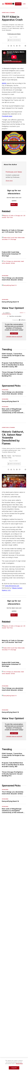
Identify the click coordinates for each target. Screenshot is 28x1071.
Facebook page (7, 116)
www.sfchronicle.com (12, 586)
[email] (19, 46)
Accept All (14, 1067)
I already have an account (14, 336)
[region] (14, 316)
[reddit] (17, 46)
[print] (25, 46)
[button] (3, 4)
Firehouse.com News (14, 34)
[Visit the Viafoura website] (22, 320)
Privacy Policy (19, 1063)
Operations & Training (8, 12)
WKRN (4, 83)
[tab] (6, 313)
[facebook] (8, 46)
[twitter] (14, 46)
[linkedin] (11, 46)
